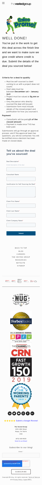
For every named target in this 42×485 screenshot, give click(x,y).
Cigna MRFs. (27, 479)
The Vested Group (21, 257)
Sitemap (21, 266)
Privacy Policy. (18, 479)
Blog (21, 251)
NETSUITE (21, 263)
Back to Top (21, 248)
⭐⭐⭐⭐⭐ (21, 421)
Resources (21, 260)
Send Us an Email (21, 441)
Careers (21, 254)
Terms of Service (34, 477)
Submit (21, 233)
